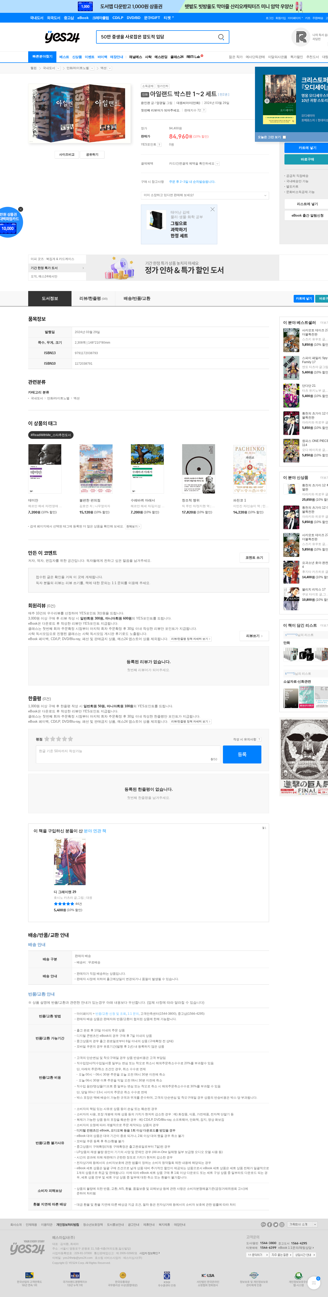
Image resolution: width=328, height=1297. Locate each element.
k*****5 (290, 673)
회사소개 (16, 1224)
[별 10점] (70, 739)
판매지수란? (204, 110)
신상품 (77, 57)
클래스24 (176, 57)
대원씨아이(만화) (188, 103)
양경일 (161, 103)
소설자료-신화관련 (297, 681)
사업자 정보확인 (148, 1253)
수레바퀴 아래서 (143, 500)
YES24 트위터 (275, 1224)
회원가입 (280, 18)
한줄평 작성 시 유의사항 (259, 739)
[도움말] (159, 145)
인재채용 (31, 1224)
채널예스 (135, 57)
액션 (103, 68)
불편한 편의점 (89, 500)
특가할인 (296, 57)
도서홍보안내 (115, 1224)
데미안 (33, 500)
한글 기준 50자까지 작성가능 (60, 751)
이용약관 (46, 1224)
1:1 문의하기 (257, 1255)
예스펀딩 (161, 57)
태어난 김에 (179, 224)
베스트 (64, 57)
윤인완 (145, 103)
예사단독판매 (255, 57)
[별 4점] (52, 739)
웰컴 (33, 68)
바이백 (102, 57)
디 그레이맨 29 (65, 892)
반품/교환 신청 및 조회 (110, 1013)
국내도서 (49, 68)
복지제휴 (164, 1224)
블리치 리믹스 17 (314, 589)
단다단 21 (309, 386)
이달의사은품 (277, 57)
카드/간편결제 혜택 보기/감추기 (217, 164)
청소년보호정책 (93, 1224)
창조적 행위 (191, 500)
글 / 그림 (157, 103)
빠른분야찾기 (43, 56)
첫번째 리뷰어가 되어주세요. (160, 110)
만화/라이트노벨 (78, 68)
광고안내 (133, 1224)
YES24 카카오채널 (263, 1224)
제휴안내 (149, 1224)
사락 (148, 57)
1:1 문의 (133, 1013)
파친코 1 (239, 500)
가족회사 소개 (302, 1224)
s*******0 (291, 635)
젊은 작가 (236, 57)
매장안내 (116, 57)
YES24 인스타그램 (281, 1224)
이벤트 (90, 57)
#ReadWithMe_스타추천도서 (51, 435)
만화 (286, 643)
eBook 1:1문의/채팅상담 (295, 1248)
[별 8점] (64, 739)
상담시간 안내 (304, 1255)
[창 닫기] (211, 209)
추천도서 (312, 57)
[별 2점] (46, 739)
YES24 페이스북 (269, 1224)
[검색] (221, 37)
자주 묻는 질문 (281, 1255)
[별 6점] (58, 739)
